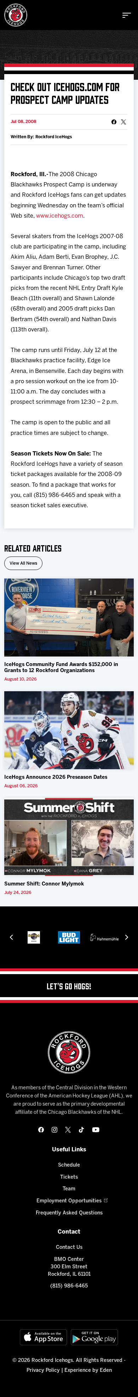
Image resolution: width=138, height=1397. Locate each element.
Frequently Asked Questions (69, 1213)
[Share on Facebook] (114, 122)
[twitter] (68, 1129)
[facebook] (41, 1129)
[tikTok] (81, 1129)
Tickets (69, 1177)
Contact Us (69, 1247)
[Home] (15, 15)
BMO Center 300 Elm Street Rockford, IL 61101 (69, 1267)
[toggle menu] (126, 15)
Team (69, 1189)
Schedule (69, 1165)
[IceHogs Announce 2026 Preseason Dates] (69, 730)
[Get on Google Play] (94, 1337)
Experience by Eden (88, 1370)
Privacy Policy (43, 1370)
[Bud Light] (69, 937)
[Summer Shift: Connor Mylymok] (69, 837)
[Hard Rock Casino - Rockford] (34, 937)
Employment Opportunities (69, 1201)
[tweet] (123, 122)
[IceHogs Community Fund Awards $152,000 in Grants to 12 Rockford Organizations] (69, 617)
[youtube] (96, 1129)
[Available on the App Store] (43, 1337)
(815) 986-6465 (69, 1286)
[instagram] (54, 1129)
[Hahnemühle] (104, 937)
